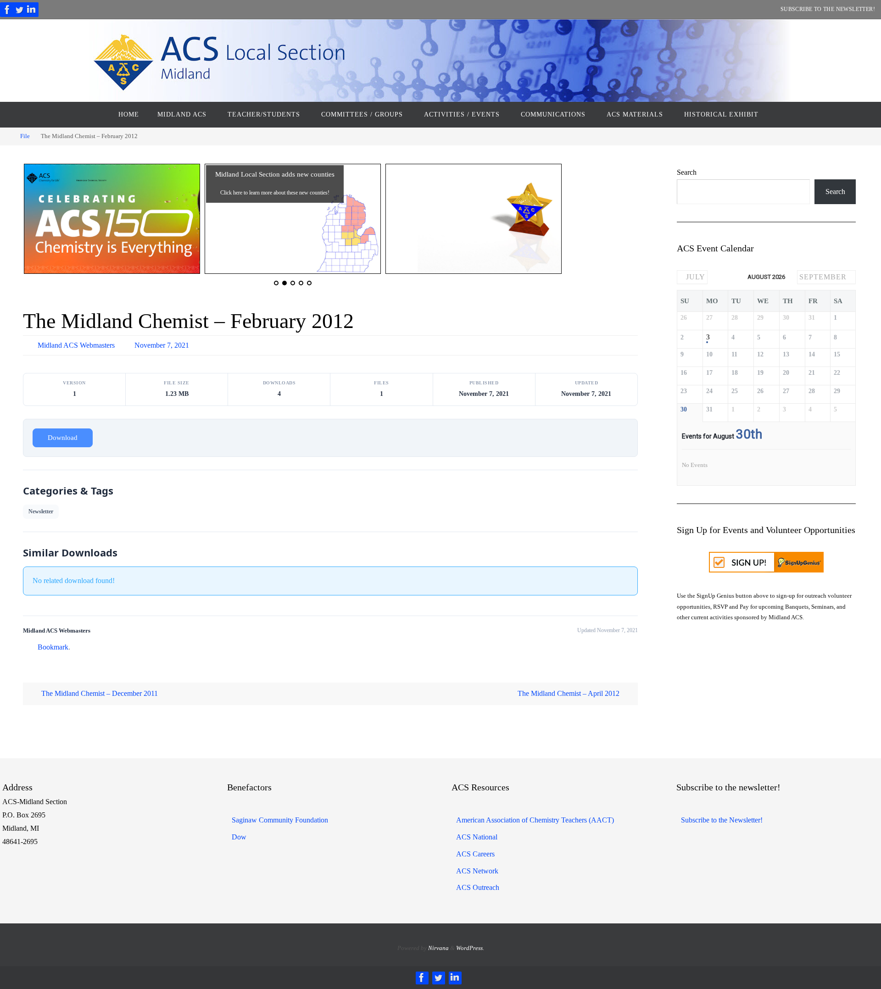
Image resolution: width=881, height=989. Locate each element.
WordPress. (470, 948)
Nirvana (438, 948)
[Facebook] (7, 9)
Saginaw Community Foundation (280, 820)
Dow (239, 837)
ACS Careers (475, 854)
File (25, 136)
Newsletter (40, 511)
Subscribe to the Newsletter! (828, 9)
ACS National (476, 837)
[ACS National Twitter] (19, 9)
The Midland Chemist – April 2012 (569, 693)
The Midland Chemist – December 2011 (98, 693)
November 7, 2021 (161, 345)
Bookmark (53, 647)
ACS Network (477, 871)
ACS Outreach (477, 887)
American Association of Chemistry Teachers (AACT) (535, 820)
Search (687, 172)
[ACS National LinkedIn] (31, 9)
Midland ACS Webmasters (76, 345)
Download (63, 437)
